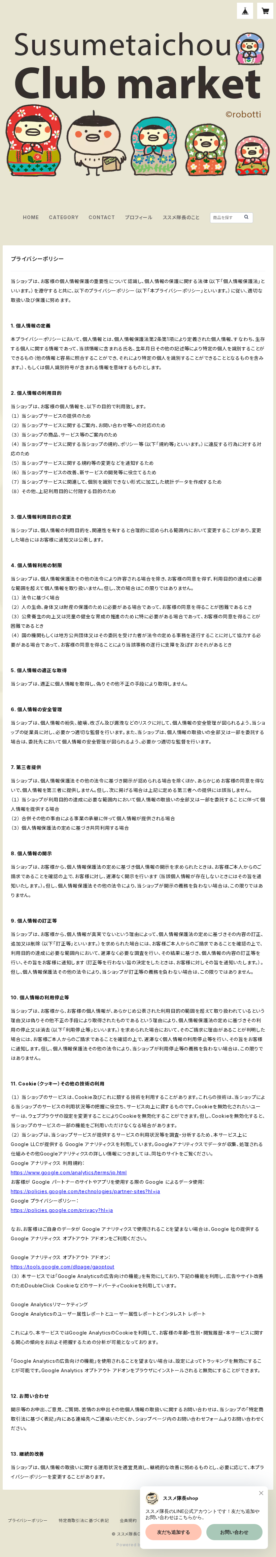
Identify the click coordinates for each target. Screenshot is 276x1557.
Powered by (130, 1544)
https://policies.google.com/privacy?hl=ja (62, 1210)
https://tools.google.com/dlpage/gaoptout (62, 1267)
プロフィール (139, 217)
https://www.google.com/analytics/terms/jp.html (69, 1172)
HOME (31, 217)
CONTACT (102, 217)
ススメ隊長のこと (181, 217)
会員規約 (128, 1520)
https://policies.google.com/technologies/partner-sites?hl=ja (85, 1191)
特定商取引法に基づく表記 (84, 1520)
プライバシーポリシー (28, 1520)
